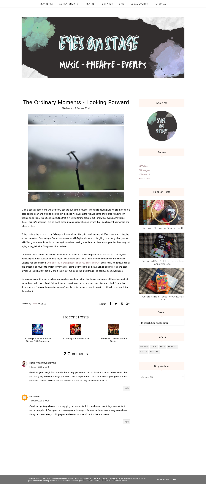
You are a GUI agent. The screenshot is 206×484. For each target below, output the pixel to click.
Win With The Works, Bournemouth (163, 228)
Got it (175, 480)
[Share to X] (116, 303)
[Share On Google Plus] (127, 303)
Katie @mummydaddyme (42, 362)
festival (154, 352)
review (144, 347)
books (143, 352)
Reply (126, 388)
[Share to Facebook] (110, 303)
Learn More (162, 480)
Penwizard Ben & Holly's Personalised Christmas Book (163, 262)
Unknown (34, 396)
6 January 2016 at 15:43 (39, 367)
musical (172, 347)
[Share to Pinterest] (121, 303)
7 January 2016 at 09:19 (39, 401)
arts (162, 347)
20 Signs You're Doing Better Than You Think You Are (73, 262)
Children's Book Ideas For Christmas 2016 (163, 298)
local (154, 347)
